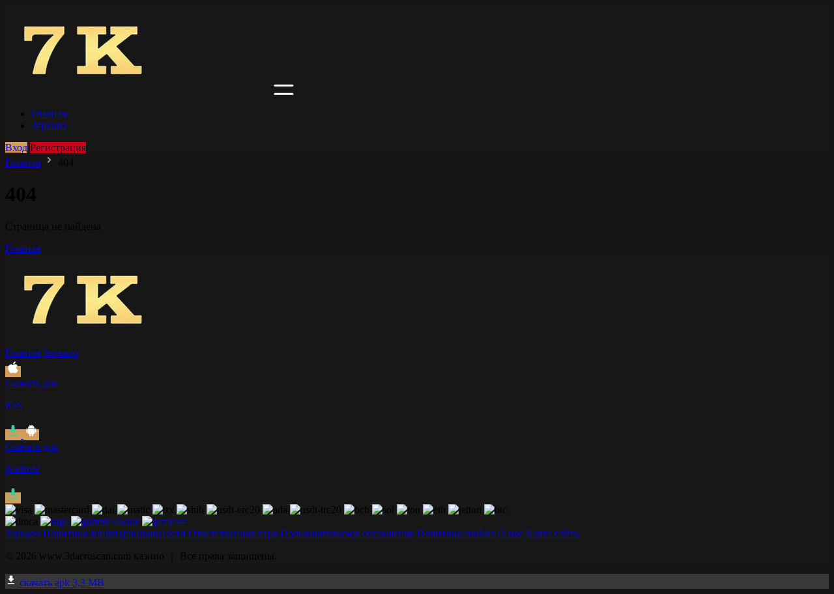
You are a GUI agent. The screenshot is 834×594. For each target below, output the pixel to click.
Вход (16, 147)
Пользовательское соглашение (347, 533)
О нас (510, 533)
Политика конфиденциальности (114, 533)
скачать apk (60, 582)
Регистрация (58, 147)
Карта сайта (552, 533)
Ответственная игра (233, 533)
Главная (48, 113)
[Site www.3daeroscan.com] (138, 91)
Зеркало (48, 125)
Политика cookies (456, 533)
